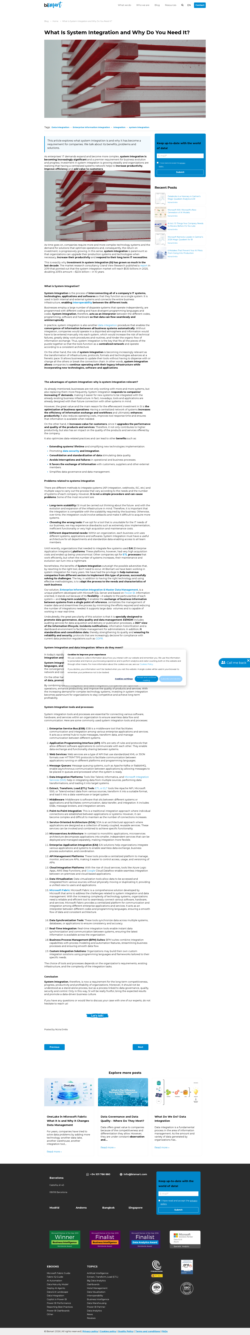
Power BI (129, 592)
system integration (139, 127)
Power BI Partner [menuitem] (96, 1307)
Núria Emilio (173, 202)
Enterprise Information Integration (91, 127)
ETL (125, 554)
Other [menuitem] (50, 1314)
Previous (54, 1047)
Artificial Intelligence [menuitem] (97, 1273)
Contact (199, 5)
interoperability (82, 302)
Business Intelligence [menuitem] (98, 1299)
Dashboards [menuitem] (93, 1284)
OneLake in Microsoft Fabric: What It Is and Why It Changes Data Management (68, 1121)
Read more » (54, 1151)
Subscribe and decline (171, 679)
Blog (157, 5)
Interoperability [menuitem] (95, 1295)
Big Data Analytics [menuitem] (96, 1280)
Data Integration (60, 127)
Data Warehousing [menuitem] (97, 1303)
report (143, 265)
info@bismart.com (135, 1174)
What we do (124, 5)
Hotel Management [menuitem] (97, 1288)
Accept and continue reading (146, 679)
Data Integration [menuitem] (55, 1295)
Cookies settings (124, 679)
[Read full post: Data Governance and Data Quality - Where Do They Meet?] (123, 1105)
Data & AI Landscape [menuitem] (57, 1292)
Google (91, 870)
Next (140, 1047)
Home (55, 21)
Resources (170, 5)
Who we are (142, 5)
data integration (107, 325)
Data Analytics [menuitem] (94, 1310)
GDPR (99, 638)
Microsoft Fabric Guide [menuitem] (58, 1273)
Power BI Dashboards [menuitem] (58, 1310)
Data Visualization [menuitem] (96, 1292)
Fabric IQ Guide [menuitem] (55, 1277)
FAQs (165, 1331)
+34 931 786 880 (100, 1174)
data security (71, 451)
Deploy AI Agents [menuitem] (56, 1288)
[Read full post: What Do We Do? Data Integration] (177, 1105)
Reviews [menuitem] (91, 1318)
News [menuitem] (90, 1314)
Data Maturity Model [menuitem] (57, 1284)
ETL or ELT (101, 788)
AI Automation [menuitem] (54, 1280)
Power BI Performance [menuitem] (59, 1303)
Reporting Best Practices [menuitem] (60, 1307)
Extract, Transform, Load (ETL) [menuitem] (102, 1277)
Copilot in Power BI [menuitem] (57, 1299)
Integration (119, 127)
